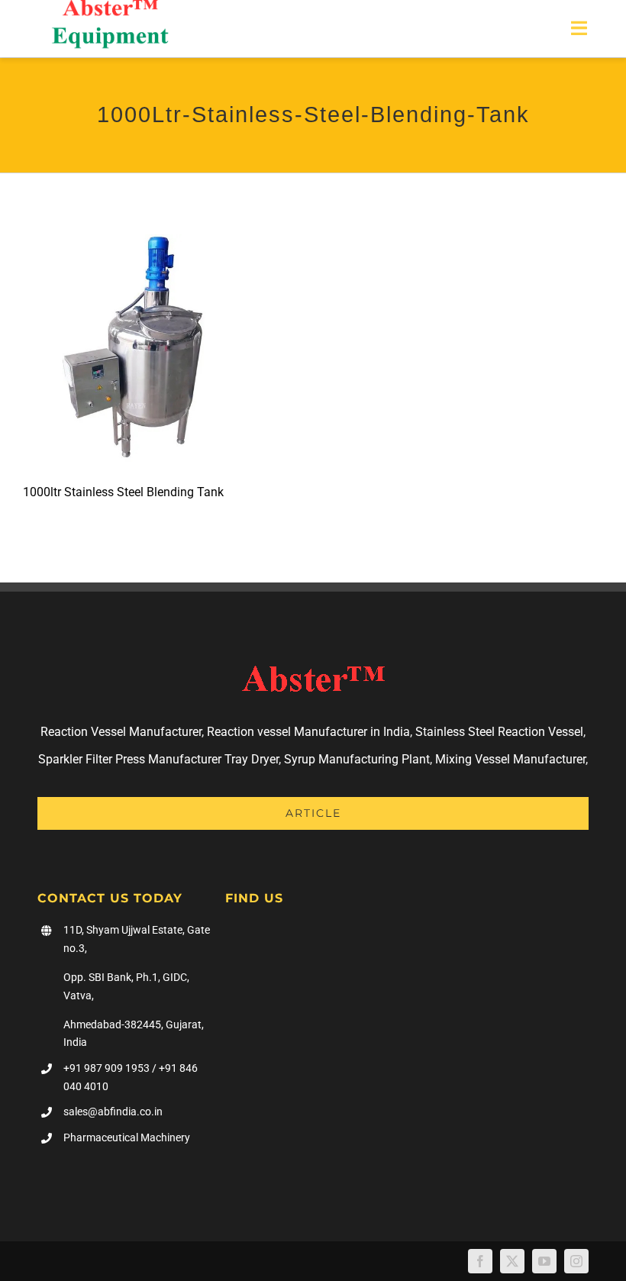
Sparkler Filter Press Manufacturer (129, 759)
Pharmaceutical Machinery (126, 1137)
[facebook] (480, 1261)
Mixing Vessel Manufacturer (510, 759)
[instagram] (576, 1261)
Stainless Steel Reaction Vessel (499, 731)
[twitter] (512, 1261)
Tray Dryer (251, 759)
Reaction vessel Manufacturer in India (308, 731)
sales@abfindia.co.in (113, 1111)
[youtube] (544, 1261)
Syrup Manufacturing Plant (357, 759)
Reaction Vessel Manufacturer (121, 731)
